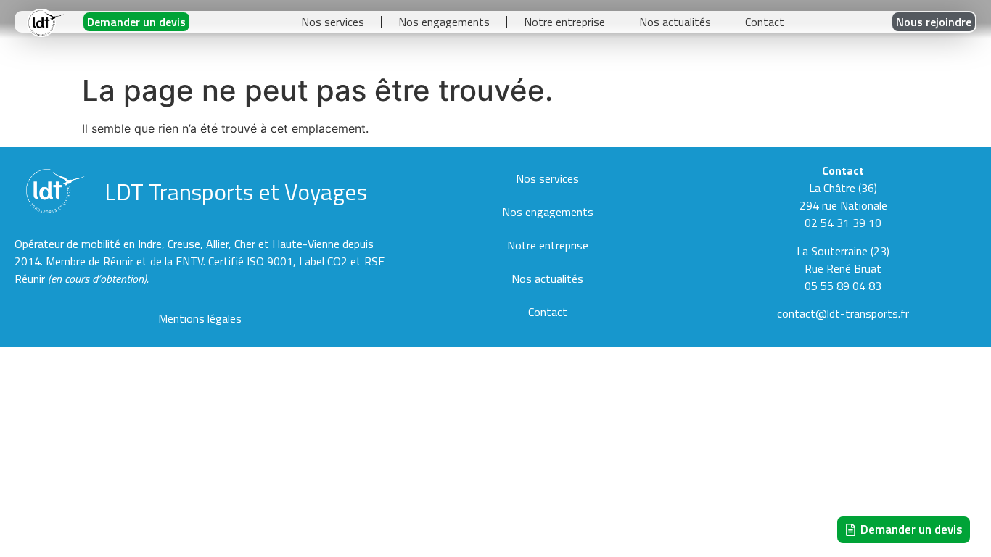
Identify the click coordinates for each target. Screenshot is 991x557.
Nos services (332, 21)
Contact (764, 21)
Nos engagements (444, 21)
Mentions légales (200, 318)
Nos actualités (675, 21)
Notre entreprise (564, 21)
